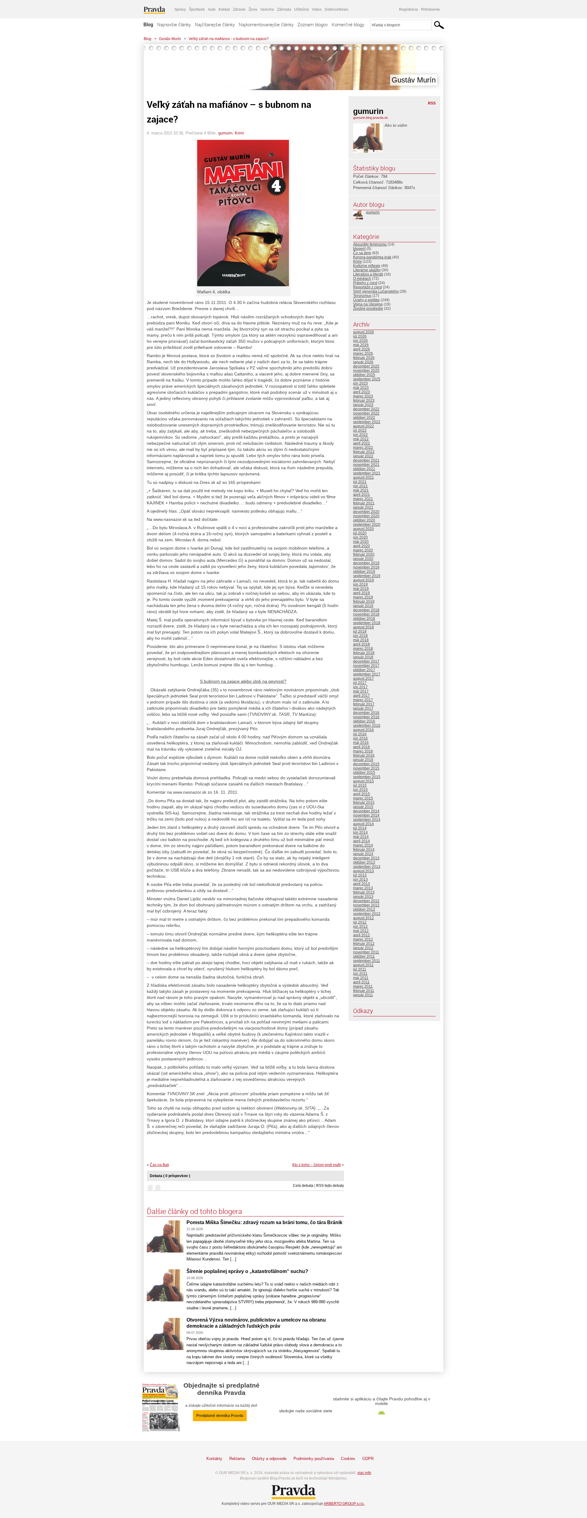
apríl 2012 (361, 935)
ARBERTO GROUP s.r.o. (344, 1504)
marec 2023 (363, 396)
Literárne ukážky (367, 270)
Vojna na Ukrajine (368, 304)
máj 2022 (361, 439)
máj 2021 (361, 490)
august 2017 (363, 678)
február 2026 (364, 358)
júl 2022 (360, 430)
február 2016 (364, 755)
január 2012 (363, 948)
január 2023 (363, 405)
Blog (148, 24)
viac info (364, 1473)
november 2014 (366, 815)
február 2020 (364, 554)
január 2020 (363, 559)
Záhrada (284, 9)
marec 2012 (363, 939)
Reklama (237, 1458)
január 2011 (363, 995)
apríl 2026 (361, 349)
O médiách (362, 278)
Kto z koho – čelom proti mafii (316, 1165)
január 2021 (363, 507)
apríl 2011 (361, 982)
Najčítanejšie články (215, 24)
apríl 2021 (361, 494)
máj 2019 (361, 589)
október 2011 (364, 956)
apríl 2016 (361, 747)
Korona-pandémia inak (372, 257)
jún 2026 (360, 340)
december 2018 (366, 610)
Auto (212, 9)
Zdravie (239, 9)
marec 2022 (363, 447)
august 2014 (363, 824)
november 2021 (366, 465)
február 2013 (364, 892)
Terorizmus (362, 296)
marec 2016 (363, 751)
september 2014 (366, 820)
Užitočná (301, 9)
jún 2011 (360, 973)
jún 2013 (360, 879)
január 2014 (363, 854)
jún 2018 (360, 636)
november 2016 (366, 717)
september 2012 (366, 914)
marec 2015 (363, 798)
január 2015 (363, 807)
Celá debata (303, 1185)
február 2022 (364, 452)
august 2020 (363, 529)
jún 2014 (360, 832)
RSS (432, 103)
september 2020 (366, 524)
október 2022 (364, 417)
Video (317, 9)
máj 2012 (361, 931)
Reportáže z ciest (367, 287)
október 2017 (364, 670)
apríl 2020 (361, 546)
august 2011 (363, 965)
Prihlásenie (430, 9)
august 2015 (363, 781)
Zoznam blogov (312, 24)
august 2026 (363, 332)
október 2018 (364, 618)
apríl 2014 (361, 841)
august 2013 (363, 871)
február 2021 (364, 503)
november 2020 (366, 516)
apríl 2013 (361, 884)
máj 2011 (360, 978)
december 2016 (366, 713)
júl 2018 (360, 631)
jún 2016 (360, 738)
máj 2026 (361, 345)
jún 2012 (360, 926)
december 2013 (366, 858)
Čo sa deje (362, 253)
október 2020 (364, 520)
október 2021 (364, 469)
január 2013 (363, 896)
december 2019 (366, 563)
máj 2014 (361, 837)
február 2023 (364, 400)
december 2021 (366, 460)
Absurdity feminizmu (370, 244)
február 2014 (364, 849)
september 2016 (366, 725)
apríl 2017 (361, 695)
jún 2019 (360, 584)
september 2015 (366, 777)
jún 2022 (360, 435)
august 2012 (363, 918)
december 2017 (366, 661)
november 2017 (366, 666)
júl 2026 (360, 336)
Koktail (224, 9)
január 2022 (363, 456)
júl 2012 (360, 922)
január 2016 (363, 760)
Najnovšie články (174, 24)
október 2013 (364, 862)
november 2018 (366, 614)
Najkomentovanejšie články (266, 24)
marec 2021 (363, 499)
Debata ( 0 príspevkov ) (170, 1176)
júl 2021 (360, 482)
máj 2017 (361, 691)
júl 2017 (360, 683)
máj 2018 (361, 640)
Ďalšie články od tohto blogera (194, 1211)
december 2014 (366, 811)
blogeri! (359, 249)
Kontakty (214, 1458)
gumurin (225, 133)
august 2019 (363, 580)
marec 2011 (363, 986)
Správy (180, 9)
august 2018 (363, 627)
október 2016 (364, 721)
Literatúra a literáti (368, 274)
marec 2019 (363, 597)
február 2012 (364, 944)
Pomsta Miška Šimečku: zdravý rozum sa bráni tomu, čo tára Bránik (264, 1222)
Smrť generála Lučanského (376, 291)
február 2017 (364, 704)
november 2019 (366, 567)
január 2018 (363, 657)
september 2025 (366, 379)
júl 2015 (360, 785)
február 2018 (364, 653)
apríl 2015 (361, 794)
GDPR (368, 1458)
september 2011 (366, 961)
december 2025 (366, 366)
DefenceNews (336, 9)
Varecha (267, 9)
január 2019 (363, 606)
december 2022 (366, 409)
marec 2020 (363, 550)
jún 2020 (360, 537)
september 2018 (366, 623)
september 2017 (366, 674)
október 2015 (364, 772)
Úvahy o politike (366, 300)
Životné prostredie (368, 308)
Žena (253, 9)
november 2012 (366, 905)
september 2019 (366, 576)
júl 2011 (359, 969)
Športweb (197, 9)
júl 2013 (360, 875)
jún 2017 (360, 687)
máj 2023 (361, 388)
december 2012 (366, 901)
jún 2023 (360, 383)
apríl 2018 (361, 644)
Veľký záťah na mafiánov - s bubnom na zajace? (229, 39)
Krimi (239, 133)
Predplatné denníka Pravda (219, 1416)
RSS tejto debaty (330, 1185)
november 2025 (366, 370)
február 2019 (364, 601)
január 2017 (363, 708)
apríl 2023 (361, 392)
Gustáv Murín (170, 39)
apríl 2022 (361, 443)
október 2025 (364, 375)
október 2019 (364, 571)
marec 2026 (363, 353)
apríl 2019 (361, 593)
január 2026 (363, 362)
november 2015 (366, 768)
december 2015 (366, 764)
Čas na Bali (159, 1165)
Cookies (348, 1458)
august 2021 (363, 477)
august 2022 (363, 426)
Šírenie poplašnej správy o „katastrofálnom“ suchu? (247, 1271)
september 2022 (366, 422)
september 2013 (366, 867)
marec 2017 (363, 700)
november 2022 (366, 413)
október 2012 (364, 909)
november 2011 (366, 952)
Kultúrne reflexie (366, 266)
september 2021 (366, 473)
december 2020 (366, 512)
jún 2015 (360, 790)
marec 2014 (363, 845)
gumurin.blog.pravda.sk (370, 117)
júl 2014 (360, 828)
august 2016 (363, 730)
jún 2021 (360, 486)
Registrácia (408, 9)
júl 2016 (360, 734)
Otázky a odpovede (269, 1458)
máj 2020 (361, 542)
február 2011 (363, 991)
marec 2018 (363, 648)
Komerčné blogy (348, 24)
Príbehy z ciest (365, 283)
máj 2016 (361, 743)
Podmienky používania (314, 1458)
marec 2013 (363, 888)
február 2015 (364, 802)
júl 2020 (360, 533)
